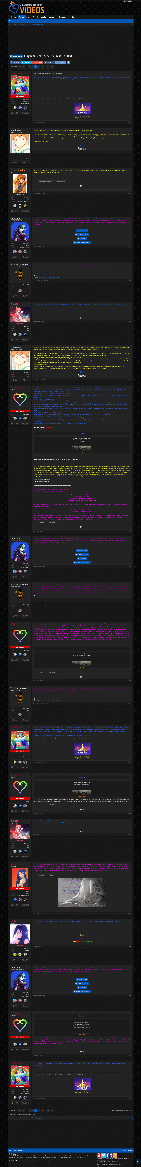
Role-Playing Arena (21, 59)
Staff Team (43, 1162)
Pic (39, 98)
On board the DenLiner (23, 201)
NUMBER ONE (52, 522)
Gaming (48, 98)
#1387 (129, 379)
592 (48, 67)
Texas (28, 330)
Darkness (41, 522)
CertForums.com (119, 1166)
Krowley (33, 59)
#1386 (129, 321)
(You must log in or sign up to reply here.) (122, 1110)
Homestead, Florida (24, 159)
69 (32, 67)
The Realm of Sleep (24, 103)
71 (38, 67)
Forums (22, 17)
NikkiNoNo (15, 130)
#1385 (129, 280)
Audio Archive (25, 1162)
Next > (52, 67)
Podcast (38, 1162)
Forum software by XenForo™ (110, 1158)
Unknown (27, 950)
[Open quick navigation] (132, 24)
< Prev (19, 67)
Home (13, 17)
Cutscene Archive (16, 1162)
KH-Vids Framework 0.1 (107, 1161)
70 (35, 67)
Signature (41, 875)
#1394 (129, 813)
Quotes (69, 98)
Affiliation (49, 1162)
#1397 (129, 946)
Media (43, 17)
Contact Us (122, 1150)
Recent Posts (13, 21)
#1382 (129, 153)
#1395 (129, 834)
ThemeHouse (118, 1163)
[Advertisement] (70, 40)
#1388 (129, 531)
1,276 (26, 211)
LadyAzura (15, 218)
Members (52, 17)
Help (130, 1150)
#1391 (129, 680)
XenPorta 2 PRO (13, 1114)
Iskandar (35, 321)
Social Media (58, 98)
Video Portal (33, 17)
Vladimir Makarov (19, 264)
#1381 (129, 122)
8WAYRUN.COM (31, 1114)
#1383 (129, 193)
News (10, 1162)
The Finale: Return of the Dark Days (51, 277)
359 (26, 296)
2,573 (26, 905)
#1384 (129, 246)
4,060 (26, 339)
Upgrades (75, 17)
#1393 (129, 762)
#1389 (129, 566)
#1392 (129, 703)
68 (29, 67)
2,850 (26, 113)
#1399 (129, 1055)
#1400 (129, 1098)
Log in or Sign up (127, 1)
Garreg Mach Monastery (23, 247)
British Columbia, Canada (23, 895)
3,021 (26, 423)
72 (42, 67)
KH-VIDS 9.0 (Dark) (16, 1150)
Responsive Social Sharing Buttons (105, 1166)
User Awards (80, 98)
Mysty (34, 946)
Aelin (34, 913)
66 (26, 162)
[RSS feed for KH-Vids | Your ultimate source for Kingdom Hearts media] (115, 1155)
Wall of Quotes (61, 181)
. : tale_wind (36, 122)
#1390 (129, 600)
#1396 (129, 913)
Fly (82, 145)
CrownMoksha (36, 193)
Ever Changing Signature (45, 181)
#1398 (129, 995)
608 (26, 257)
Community (64, 17)
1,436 (26, 959)
